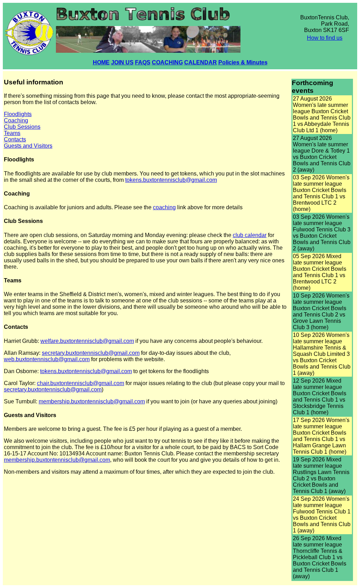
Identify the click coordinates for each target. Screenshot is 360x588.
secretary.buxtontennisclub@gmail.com (91, 353)
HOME (101, 62)
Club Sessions (22, 127)
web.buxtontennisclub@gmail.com (47, 359)
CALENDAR (200, 62)
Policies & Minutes (243, 62)
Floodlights (18, 114)
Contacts (15, 139)
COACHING (167, 62)
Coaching (16, 120)
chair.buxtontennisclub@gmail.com (80, 383)
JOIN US (122, 62)
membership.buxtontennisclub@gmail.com (92, 401)
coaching (164, 207)
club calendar (249, 235)
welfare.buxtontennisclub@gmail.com (87, 341)
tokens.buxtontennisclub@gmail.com (171, 180)
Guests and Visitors (28, 146)
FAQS (142, 62)
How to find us (324, 38)
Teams (12, 133)
